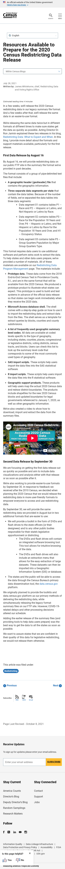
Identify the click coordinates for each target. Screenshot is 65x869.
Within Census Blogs (16, 71)
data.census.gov (48, 583)
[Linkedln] (14, 832)
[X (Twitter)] (9, 832)
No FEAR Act (34, 850)
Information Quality (12, 844)
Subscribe (54, 762)
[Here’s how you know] (32, 4)
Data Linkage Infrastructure (39, 844)
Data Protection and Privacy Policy (20, 847)
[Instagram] (25, 832)
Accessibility (47, 847)
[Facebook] (4, 832)
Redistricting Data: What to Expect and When (28, 136)
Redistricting (10, 671)
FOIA (58, 847)
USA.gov (40, 853)
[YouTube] (20, 832)
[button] (32, 35)
